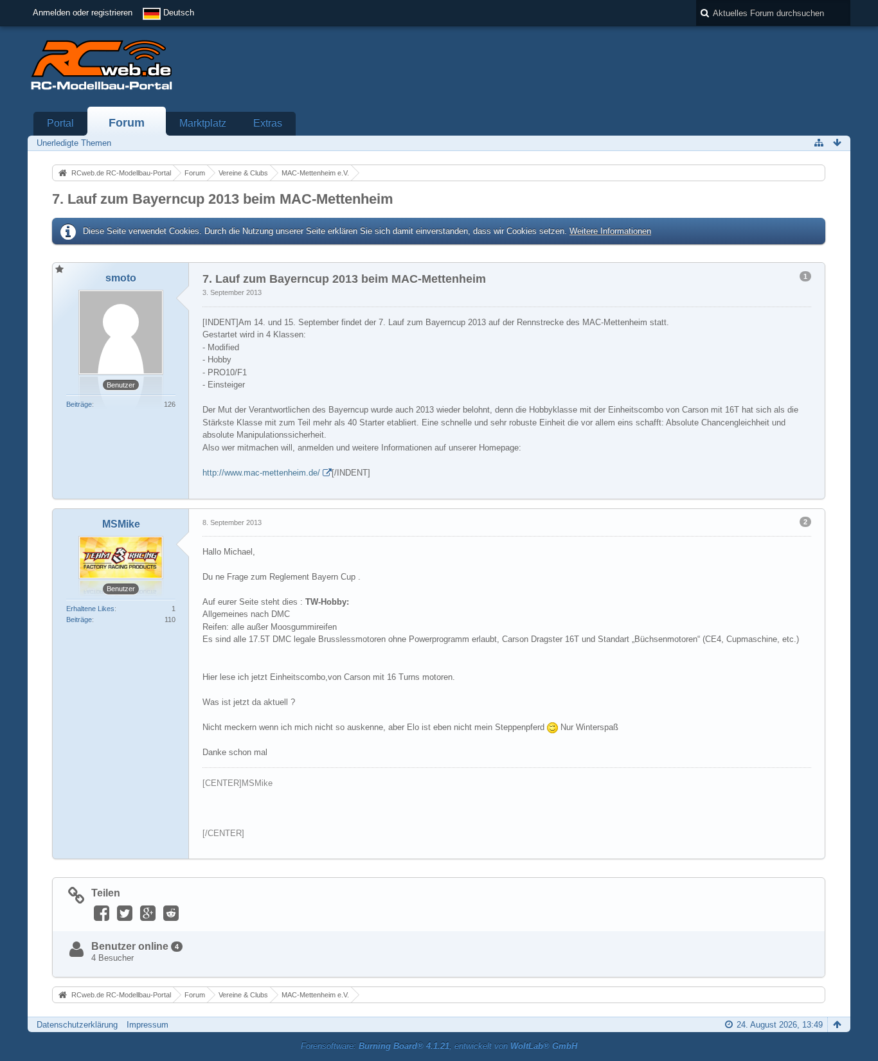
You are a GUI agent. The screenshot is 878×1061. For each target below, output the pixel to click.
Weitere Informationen (610, 231)
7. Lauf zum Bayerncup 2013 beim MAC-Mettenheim (222, 199)
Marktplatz (202, 123)
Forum (127, 122)
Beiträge (79, 404)
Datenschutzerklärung (77, 1025)
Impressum (147, 1025)
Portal (60, 123)
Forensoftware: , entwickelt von (439, 1046)
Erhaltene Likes (90, 608)
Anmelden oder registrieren (82, 12)
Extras (267, 123)
